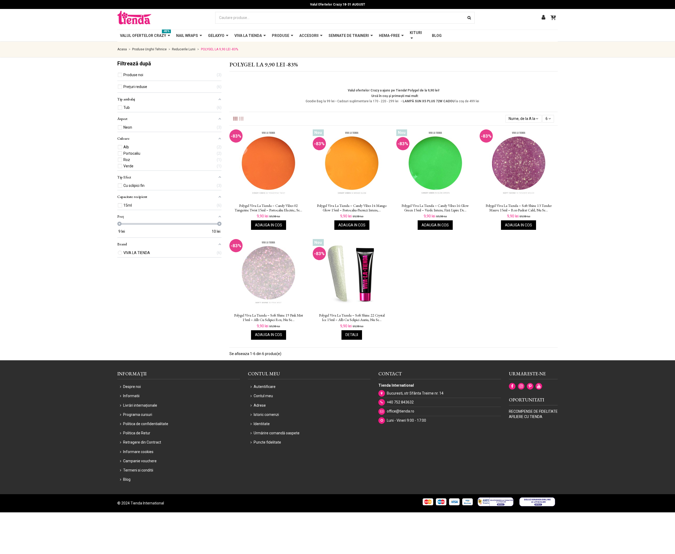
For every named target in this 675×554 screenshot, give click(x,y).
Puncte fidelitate (267, 442)
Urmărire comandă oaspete (277, 433)
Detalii (351, 335)
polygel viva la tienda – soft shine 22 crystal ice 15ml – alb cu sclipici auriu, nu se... (352, 317)
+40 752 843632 (400, 402)
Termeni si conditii (138, 470)
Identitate (262, 424)
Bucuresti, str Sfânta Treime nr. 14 (415, 393)
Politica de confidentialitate (145, 424)
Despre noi (132, 387)
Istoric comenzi (266, 414)
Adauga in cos (268, 225)
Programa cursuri (137, 414)
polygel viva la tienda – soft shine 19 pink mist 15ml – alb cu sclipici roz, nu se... (268, 317)
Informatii (131, 396)
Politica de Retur (136, 433)
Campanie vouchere (140, 461)
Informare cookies (138, 452)
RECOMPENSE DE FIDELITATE (533, 411)
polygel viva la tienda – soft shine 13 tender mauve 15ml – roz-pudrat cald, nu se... (519, 207)
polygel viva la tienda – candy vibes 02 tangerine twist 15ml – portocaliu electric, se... (268, 207)
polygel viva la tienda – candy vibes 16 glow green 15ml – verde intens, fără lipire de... (435, 207)
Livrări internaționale (140, 405)
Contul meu (263, 396)
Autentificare (265, 387)
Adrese (260, 405)
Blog (127, 479)
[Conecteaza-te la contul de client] (543, 18)
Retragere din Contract (142, 442)
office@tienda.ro (400, 411)
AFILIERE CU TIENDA (525, 417)
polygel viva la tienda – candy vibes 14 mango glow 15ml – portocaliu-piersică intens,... (352, 207)
